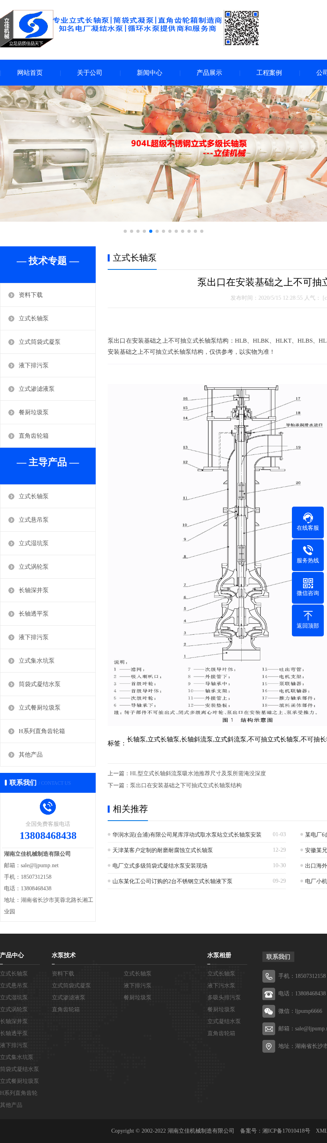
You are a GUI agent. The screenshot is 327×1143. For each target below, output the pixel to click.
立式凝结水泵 (224, 1021)
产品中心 (12, 955)
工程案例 (269, 72)
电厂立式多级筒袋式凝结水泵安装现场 (159, 866)
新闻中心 (149, 72)
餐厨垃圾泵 (34, 412)
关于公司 (89, 72)
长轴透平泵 (34, 614)
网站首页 (30, 72)
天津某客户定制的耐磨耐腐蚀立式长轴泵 (162, 850)
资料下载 (31, 295)
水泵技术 (64, 955)
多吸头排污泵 (224, 998)
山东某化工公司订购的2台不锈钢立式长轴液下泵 (172, 881)
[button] (125, 231)
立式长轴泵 (34, 318)
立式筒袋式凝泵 (40, 342)
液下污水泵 (221, 986)
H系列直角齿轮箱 (42, 731)
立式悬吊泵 (34, 520)
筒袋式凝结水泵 (40, 684)
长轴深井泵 (34, 590)
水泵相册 (219, 955)
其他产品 (31, 754)
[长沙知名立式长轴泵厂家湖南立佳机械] (130, 28)
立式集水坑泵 (37, 660)
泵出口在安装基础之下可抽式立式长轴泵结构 (186, 785)
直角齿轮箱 (34, 436)
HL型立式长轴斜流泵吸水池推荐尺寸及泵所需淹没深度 (198, 773)
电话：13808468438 (302, 994)
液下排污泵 (34, 365)
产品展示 (209, 72)
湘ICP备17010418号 (286, 1131)
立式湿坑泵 (34, 543)
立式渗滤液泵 (37, 389)
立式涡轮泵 (34, 567)
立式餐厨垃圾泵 (40, 707)
